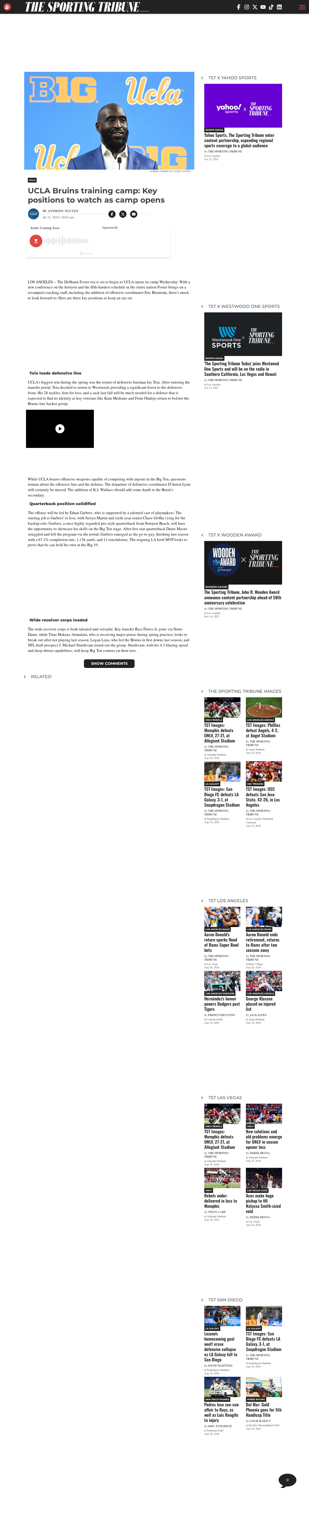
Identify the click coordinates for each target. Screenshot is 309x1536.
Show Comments (109, 663)
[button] (301, 7)
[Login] (8, 7)
